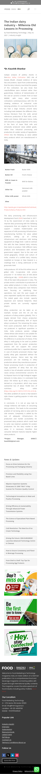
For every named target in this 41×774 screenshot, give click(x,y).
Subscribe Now (9, 760)
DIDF (20, 218)
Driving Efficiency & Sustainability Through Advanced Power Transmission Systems (18, 508)
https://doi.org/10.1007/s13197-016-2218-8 (20, 391)
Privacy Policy (17, 771)
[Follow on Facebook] (4, 755)
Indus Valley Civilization (16, 77)
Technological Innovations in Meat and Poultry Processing (20, 497)
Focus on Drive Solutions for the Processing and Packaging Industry (19, 465)
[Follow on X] (8, 755)
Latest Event (7, 734)
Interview (5, 727)
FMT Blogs (6, 737)
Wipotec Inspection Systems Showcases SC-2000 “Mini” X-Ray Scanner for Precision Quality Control (20, 486)
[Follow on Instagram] (17, 755)
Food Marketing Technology (16, 33)
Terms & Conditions (10, 742)
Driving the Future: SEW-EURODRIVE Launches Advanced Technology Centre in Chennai (20, 540)
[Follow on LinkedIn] (12, 755)
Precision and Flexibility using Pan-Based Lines (19, 475)
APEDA (6, 135)
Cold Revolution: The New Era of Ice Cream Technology (19, 529)
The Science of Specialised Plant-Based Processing (20, 519)
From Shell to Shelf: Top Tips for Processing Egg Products (18, 561)
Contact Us (6, 740)
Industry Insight (15, 35)
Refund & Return (31, 771)
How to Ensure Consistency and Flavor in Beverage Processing (20, 552)
